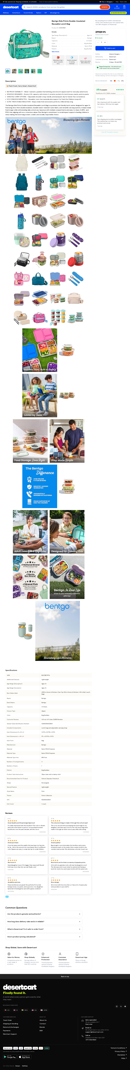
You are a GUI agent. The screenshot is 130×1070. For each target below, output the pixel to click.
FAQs (124, 1058)
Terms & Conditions (119, 1048)
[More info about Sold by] (121, 54)
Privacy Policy (121, 1051)
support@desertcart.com (94, 1032)
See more (55, 52)
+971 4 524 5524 (90, 1040)
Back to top (65, 976)
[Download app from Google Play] (10, 1057)
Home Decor (16, 13)
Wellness (6, 13)
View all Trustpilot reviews (109, 132)
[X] (121, 1006)
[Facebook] (125, 1006)
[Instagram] (116, 1006)
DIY (46, 13)
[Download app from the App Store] (24, 1057)
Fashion (38, 13)
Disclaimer (122, 1055)
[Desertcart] (11, 7)
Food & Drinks (28, 13)
